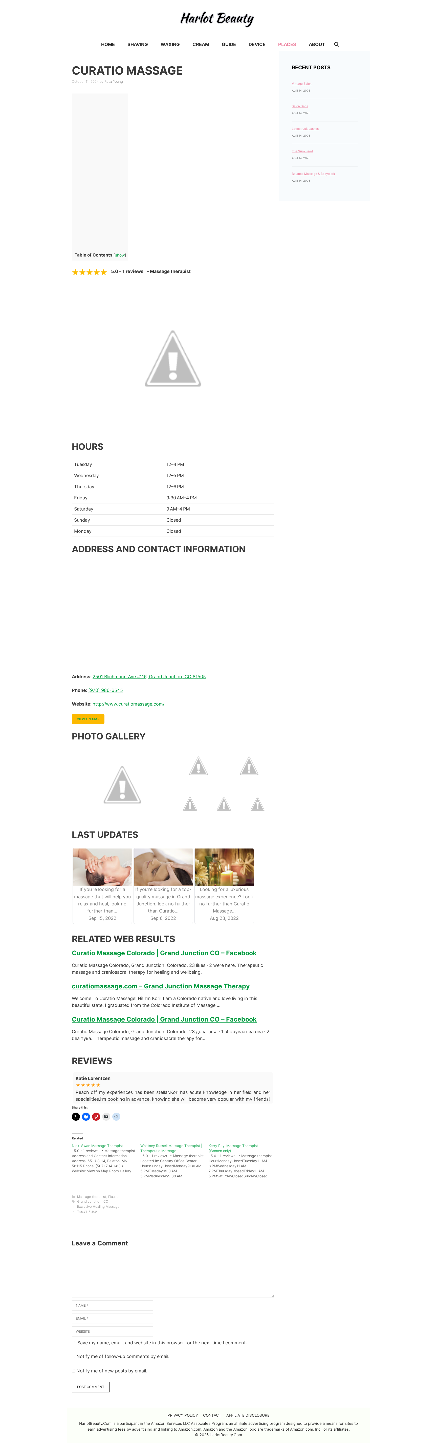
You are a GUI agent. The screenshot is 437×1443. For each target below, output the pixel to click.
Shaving (137, 44)
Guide (229, 44)
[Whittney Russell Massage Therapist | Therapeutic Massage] (174, 1161)
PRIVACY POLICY (182, 1415)
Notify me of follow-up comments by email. (122, 1356)
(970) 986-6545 (105, 690)
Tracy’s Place (87, 1211)
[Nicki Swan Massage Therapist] (106, 1158)
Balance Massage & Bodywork (313, 174)
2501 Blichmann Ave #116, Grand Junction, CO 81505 (149, 676)
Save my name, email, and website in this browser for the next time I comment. (162, 1342)
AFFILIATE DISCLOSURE (248, 1415)
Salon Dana (300, 106)
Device (257, 44)
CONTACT (212, 1415)
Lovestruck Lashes (305, 129)
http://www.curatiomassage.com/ (128, 704)
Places (287, 44)
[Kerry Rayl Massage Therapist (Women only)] (243, 1161)
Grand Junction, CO (92, 1201)
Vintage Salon (302, 84)
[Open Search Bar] (336, 44)
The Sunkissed (302, 151)
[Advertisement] (94, 174)
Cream (200, 44)
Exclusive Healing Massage (98, 1206)
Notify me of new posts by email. (111, 1370)
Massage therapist (91, 1197)
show (120, 255)
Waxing (170, 44)
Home (108, 44)
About (317, 44)
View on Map (88, 719)
